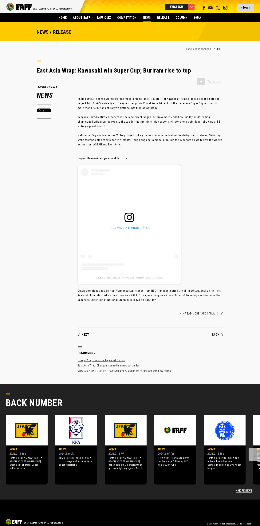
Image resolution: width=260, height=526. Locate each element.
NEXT (85, 334)
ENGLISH (217, 49)
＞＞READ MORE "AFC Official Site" (201, 313)
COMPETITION (127, 17)
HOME (63, 17)
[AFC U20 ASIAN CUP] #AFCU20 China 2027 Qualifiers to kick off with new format (125, 370)
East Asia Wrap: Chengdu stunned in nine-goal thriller (108, 365)
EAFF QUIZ (104, 17)
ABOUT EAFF (81, 17)
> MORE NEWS (244, 490)
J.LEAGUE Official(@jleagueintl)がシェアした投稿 (129, 277)
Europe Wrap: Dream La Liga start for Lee (101, 360)
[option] (24, 449)
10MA (197, 17)
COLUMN (181, 17)
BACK (215, 334)
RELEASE (163, 17)
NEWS (147, 17)
